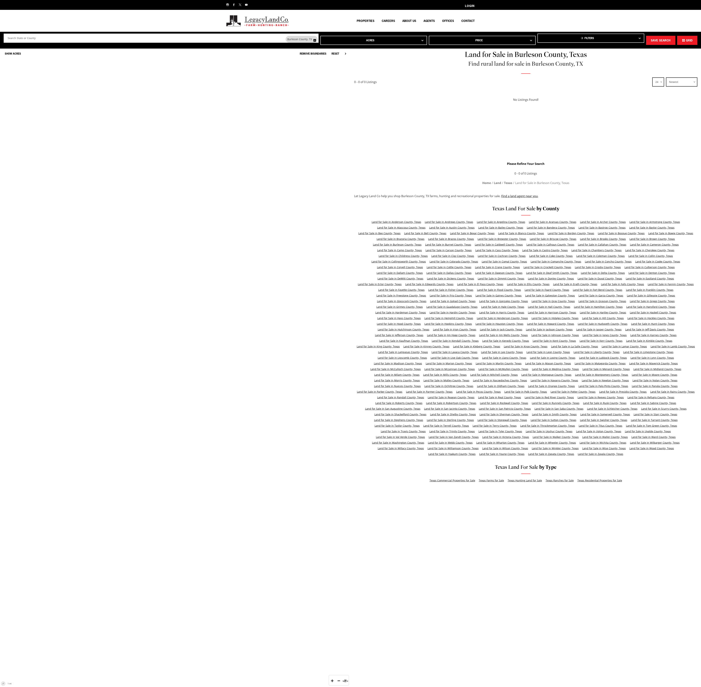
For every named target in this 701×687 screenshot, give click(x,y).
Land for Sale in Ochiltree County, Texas (448, 386)
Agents (429, 21)
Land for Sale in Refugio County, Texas (650, 397)
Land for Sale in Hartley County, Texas (603, 312)
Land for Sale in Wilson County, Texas (505, 448)
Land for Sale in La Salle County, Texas (574, 346)
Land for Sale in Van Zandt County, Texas (454, 437)
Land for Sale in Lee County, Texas (502, 352)
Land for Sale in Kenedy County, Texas (505, 340)
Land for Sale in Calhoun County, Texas (550, 244)
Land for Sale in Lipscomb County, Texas (402, 357)
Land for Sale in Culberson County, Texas (650, 267)
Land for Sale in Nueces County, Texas (397, 386)
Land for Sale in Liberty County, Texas (597, 352)
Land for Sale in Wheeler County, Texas (552, 442)
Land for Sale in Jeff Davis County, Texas (649, 329)
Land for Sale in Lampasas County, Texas (403, 352)
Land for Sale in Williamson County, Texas (453, 448)
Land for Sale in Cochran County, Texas (502, 256)
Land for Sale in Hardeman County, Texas (400, 312)
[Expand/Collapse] (345, 53)
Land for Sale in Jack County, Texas (501, 329)
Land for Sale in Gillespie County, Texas (651, 295)
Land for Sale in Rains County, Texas (672, 391)
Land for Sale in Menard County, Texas (606, 369)
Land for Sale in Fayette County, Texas (401, 290)
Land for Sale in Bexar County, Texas (472, 233)
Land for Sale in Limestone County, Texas (648, 352)
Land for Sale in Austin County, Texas (452, 227)
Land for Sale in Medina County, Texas (555, 369)
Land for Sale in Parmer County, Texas (429, 391)
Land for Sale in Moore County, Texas (654, 374)
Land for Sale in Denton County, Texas (652, 273)
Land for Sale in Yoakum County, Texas (452, 454)
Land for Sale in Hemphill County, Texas (448, 318)
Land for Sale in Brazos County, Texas (451, 239)
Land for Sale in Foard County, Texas (547, 290)
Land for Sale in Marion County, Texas (449, 363)
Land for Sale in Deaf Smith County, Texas (551, 273)
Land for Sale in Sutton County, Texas (553, 420)
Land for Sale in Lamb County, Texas (673, 346)
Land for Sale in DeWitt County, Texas (400, 278)
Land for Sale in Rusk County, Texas (605, 403)
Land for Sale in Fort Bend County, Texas (597, 290)
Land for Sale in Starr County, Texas (655, 414)
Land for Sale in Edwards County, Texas (429, 284)
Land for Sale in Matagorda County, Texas (600, 363)
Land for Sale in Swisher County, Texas (603, 420)
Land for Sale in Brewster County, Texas (502, 239)
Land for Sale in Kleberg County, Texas (476, 346)
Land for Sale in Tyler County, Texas (500, 431)
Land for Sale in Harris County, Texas (501, 312)
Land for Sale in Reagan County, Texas (451, 397)
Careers (388, 21)
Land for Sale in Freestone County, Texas (401, 295)
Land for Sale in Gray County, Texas (553, 301)
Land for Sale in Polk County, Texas (525, 391)
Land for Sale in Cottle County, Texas (449, 267)
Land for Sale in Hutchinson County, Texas (403, 329)
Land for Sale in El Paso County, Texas (480, 284)
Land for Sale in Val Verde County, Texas (400, 437)
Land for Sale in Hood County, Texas (399, 324)
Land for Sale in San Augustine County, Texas (392, 408)
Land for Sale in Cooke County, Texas (657, 261)
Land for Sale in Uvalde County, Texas (648, 431)
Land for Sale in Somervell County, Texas (605, 414)
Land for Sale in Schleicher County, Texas (612, 408)
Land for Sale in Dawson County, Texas (498, 273)
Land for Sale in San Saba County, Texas (559, 408)
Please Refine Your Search (526, 164)
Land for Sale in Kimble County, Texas (649, 340)
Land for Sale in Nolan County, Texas (655, 380)
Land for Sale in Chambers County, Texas (596, 250)
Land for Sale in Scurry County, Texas (664, 408)
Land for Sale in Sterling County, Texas (450, 420)
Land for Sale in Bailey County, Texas (500, 227)
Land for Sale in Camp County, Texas (399, 250)
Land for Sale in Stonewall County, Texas (502, 420)
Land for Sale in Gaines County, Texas (499, 295)
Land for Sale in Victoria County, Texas (505, 437)
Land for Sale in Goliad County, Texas (453, 301)
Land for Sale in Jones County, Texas (605, 335)
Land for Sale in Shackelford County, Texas (400, 414)
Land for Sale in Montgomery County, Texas (601, 374)
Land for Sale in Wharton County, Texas (500, 442)
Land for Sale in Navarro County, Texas (554, 380)
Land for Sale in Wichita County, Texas (603, 442)
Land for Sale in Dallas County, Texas (449, 273)
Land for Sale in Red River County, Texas (549, 397)
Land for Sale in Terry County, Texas (495, 425)
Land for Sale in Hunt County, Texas (653, 324)
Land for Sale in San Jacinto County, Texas (449, 408)
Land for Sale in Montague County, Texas (546, 374)
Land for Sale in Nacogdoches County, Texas (500, 380)
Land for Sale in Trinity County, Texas (452, 431)
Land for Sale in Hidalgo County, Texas (555, 318)
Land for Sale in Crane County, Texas (497, 267)
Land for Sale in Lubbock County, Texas (603, 357)
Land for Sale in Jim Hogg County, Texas (451, 335)
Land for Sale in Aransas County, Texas (552, 222)
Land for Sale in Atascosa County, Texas (401, 227)
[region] (175, 366)
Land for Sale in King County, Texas (378, 346)
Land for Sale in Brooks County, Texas (603, 239)
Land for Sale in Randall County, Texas (400, 397)
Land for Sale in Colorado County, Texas (454, 261)
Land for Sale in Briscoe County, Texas (553, 239)
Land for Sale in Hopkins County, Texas (448, 324)
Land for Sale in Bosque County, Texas (621, 233)
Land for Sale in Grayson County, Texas (602, 301)
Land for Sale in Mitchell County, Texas (494, 374)
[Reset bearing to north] (345, 681)
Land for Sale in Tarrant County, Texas (654, 420)
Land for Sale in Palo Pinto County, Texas (603, 386)
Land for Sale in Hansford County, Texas (650, 307)
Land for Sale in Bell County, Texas (425, 233)
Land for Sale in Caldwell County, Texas (499, 244)
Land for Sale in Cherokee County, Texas (649, 250)
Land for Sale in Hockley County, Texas (650, 318)
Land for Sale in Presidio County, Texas (623, 391)
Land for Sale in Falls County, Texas (622, 284)
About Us (409, 21)
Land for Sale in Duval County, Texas (600, 278)
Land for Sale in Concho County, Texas (608, 261)
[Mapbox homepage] (3, 684)
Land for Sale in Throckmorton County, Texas (547, 425)
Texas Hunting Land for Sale (525, 480)
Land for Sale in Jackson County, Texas (549, 329)
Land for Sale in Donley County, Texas (551, 278)
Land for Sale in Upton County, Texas (598, 431)
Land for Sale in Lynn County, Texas (652, 357)
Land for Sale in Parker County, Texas (379, 391)
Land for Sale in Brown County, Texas (652, 239)
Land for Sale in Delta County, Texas (603, 273)
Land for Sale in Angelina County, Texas (501, 222)
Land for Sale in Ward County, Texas (653, 437)
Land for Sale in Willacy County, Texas (401, 448)
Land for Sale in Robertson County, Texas (451, 403)
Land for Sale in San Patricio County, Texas (505, 408)
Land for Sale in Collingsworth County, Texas (398, 261)
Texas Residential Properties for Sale (599, 480)
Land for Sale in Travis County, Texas (403, 431)
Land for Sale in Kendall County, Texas (455, 340)
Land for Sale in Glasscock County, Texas (401, 301)
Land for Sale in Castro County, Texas (545, 250)
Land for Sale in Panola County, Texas (655, 386)
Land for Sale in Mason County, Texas (548, 363)
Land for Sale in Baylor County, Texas (652, 227)
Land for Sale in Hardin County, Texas (453, 312)
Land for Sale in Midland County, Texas (657, 369)
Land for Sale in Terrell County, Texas (446, 425)
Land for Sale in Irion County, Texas (454, 329)
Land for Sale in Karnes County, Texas (653, 335)
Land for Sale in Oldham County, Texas (500, 386)
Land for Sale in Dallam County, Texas (400, 273)
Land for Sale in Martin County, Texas (499, 363)
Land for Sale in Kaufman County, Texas (403, 340)
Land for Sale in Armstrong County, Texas (654, 222)
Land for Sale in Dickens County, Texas (450, 278)
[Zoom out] (339, 681)
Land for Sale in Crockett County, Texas (547, 267)
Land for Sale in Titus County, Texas (600, 425)
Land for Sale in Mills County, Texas (445, 374)
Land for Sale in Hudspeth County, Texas (602, 324)
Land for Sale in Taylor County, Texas (397, 425)
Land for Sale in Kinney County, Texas (426, 346)
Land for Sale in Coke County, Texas (551, 256)
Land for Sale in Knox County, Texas (525, 346)
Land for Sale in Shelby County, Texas (453, 414)
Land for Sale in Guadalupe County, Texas (452, 307)
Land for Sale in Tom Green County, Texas (651, 425)
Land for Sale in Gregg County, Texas (652, 301)
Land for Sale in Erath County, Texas (575, 284)
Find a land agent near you (519, 196)
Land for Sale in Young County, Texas (501, 454)
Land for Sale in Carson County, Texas (449, 250)
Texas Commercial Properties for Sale (452, 480)
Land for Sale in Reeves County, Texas (601, 397)
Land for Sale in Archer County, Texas (603, 222)
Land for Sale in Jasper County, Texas (599, 329)
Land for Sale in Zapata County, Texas (551, 454)
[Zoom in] (332, 681)
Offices (448, 21)
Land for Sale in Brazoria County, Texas (400, 239)
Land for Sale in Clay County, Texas (452, 256)
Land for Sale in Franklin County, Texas (649, 290)
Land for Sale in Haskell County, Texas (653, 312)
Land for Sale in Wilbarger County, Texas (655, 442)
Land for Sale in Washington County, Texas (398, 442)
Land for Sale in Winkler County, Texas (555, 448)
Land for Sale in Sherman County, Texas (504, 414)
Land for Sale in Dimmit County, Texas (501, 278)
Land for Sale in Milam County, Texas (397, 374)
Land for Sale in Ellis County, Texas (528, 284)
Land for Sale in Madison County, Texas (398, 363)
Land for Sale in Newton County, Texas (605, 380)
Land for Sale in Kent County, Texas (554, 340)
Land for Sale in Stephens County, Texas (398, 420)
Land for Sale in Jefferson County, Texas (399, 335)
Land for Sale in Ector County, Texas (380, 284)
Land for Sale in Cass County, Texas (497, 250)
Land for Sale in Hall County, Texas (549, 307)
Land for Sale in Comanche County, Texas (556, 261)
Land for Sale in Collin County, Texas (650, 256)
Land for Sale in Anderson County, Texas (396, 222)
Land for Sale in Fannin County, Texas (671, 284)
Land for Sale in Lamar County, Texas (624, 346)
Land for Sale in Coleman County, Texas (600, 256)
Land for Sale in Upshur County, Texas (549, 431)
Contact (468, 21)
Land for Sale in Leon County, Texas (548, 352)
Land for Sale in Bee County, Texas (379, 233)
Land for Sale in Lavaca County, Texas (454, 352)
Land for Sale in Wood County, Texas (651, 448)
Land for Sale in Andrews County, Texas (449, 222)
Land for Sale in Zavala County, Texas (600, 454)
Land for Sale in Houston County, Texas (499, 324)
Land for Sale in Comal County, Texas (504, 261)
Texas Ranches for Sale (560, 480)
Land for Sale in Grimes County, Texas (399, 307)
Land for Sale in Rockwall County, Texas (504, 403)
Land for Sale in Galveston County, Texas (550, 295)
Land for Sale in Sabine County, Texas (653, 403)
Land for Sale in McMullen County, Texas (503, 369)
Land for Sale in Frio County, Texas (451, 295)
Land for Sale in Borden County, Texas (571, 233)
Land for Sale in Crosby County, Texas (598, 267)
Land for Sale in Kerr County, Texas (601, 340)
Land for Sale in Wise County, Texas (604, 448)
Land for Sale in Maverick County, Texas (653, 363)
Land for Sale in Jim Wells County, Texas (503, 335)
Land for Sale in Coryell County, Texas (400, 267)
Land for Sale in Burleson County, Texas (397, 244)
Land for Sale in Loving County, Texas (552, 357)
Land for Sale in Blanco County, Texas (521, 233)
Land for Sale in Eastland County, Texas (650, 278)
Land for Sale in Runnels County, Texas (555, 403)
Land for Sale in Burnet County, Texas (448, 244)
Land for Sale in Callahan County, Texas (602, 244)
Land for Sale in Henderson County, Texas (502, 318)
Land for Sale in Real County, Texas (499, 397)
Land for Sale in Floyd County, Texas (499, 290)
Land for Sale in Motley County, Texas (446, 380)
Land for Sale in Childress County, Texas (403, 256)
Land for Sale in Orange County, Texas (551, 386)
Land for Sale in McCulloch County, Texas (395, 369)
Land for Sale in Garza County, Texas (601, 295)
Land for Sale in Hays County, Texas (399, 318)
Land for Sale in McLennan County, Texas (449, 369)
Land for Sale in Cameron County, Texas (654, 244)
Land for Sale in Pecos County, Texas (478, 391)
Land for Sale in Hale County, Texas (502, 307)
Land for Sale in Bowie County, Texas (670, 233)
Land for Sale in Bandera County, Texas (551, 227)
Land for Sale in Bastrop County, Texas (602, 227)
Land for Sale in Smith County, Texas (554, 414)
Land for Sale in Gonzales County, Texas (503, 301)
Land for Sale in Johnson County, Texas (555, 335)
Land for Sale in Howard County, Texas (550, 324)
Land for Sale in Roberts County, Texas (398, 403)
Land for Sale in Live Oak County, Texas (454, 357)
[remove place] (314, 40)
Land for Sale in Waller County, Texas (605, 437)
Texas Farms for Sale (491, 480)
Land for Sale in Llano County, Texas (504, 357)
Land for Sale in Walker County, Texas (556, 437)
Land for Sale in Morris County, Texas (397, 380)
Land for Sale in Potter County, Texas (573, 391)
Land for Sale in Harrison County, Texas (552, 312)
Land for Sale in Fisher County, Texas (450, 290)
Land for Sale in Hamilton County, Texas (598, 307)
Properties (365, 21)
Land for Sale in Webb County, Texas (450, 442)
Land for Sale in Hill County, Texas (603, 318)
